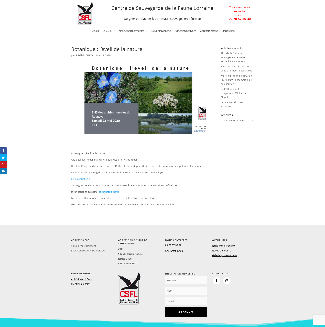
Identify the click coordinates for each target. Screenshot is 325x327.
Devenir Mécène (161, 31)
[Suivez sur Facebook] (216, 280)
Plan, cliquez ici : (80, 179)
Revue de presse (221, 250)
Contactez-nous (209, 31)
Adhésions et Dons (185, 31)
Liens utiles (228, 31)
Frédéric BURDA (85, 55)
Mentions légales (80, 284)
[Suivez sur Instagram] (227, 280)
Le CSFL (107, 31)
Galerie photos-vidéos (224, 255)
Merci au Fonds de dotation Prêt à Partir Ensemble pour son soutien (236, 80)
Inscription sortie (109, 191)
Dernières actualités (223, 245)
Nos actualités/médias (131, 31)
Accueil (95, 31)
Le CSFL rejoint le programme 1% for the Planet (234, 93)
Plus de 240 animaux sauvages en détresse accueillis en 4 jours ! (233, 57)
